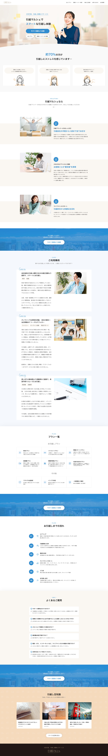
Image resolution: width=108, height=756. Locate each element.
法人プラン (68, 2)
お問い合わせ (95, 2)
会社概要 (102, 2)
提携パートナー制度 (77, 2)
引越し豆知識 (87, 2)
